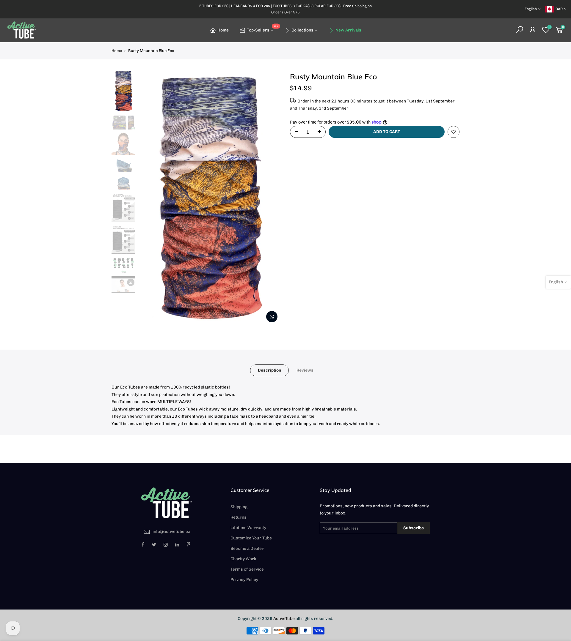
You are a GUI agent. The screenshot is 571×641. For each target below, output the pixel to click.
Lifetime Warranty (248, 527)
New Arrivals (348, 30)
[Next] (270, 199)
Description (269, 370)
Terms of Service (247, 569)
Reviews (305, 370)
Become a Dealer (247, 548)
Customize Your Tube (251, 538)
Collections (302, 30)
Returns (238, 517)
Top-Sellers (262, 29)
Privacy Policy (244, 579)
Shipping (238, 506)
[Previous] (149, 199)
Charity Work (243, 558)
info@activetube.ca (171, 531)
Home (223, 30)
